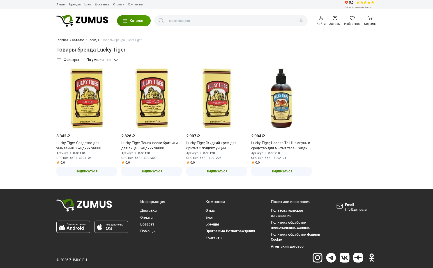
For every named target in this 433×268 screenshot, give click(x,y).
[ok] (372, 258)
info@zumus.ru (356, 209)
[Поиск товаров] (161, 20)
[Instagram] (317, 258)
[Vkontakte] (345, 258)
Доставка (102, 4)
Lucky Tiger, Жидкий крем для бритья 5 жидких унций (211, 145)
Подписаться (87, 171)
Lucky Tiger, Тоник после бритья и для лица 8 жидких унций (149, 145)
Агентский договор (287, 246)
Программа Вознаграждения (230, 231)
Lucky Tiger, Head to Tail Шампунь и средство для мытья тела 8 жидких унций (281, 146)
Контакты (135, 4)
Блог (87, 4)
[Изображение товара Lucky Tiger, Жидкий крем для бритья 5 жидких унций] (216, 98)
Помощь (147, 231)
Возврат (147, 224)
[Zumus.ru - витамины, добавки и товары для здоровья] (82, 21)
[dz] (358, 258)
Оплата (118, 4)
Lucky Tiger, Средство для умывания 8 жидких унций (78, 145)
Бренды (75, 4)
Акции (61, 4)
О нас (210, 210)
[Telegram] (331, 258)
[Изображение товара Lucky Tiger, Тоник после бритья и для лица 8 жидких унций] (151, 98)
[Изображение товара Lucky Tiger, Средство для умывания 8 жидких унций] (86, 98)
